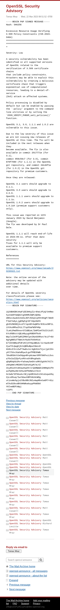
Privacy (36, 603)
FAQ (15, 603)
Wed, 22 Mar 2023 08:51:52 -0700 (36, 16)
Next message (13, 410)
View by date (12, 406)
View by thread (13, 403)
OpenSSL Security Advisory (25, 417)
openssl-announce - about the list (28, 575)
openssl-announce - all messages (28, 571)
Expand (13, 580)
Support (25, 603)
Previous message (15, 400)
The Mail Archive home (22, 566)
